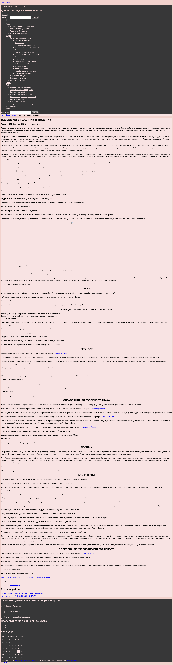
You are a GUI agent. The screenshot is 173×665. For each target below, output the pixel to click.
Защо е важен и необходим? (21, 90)
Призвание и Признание (24, 52)
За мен (8, 24)
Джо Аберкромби (98, 409)
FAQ (7, 85)
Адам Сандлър (88, 553)
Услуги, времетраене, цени (20, 38)
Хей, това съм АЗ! (22, 64)
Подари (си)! (10, 108)
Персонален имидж (17, 76)
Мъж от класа (20, 59)
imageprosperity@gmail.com (18, 617)
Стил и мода (11, 115)
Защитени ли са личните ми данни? (24, 104)
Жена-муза (19, 43)
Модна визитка (11, 106)
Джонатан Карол (89, 427)
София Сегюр (52, 396)
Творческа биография (18, 31)
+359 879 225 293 (14, 612)
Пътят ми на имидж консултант (22, 26)
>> (21, 636)
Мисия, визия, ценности (19, 29)
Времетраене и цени (23, 73)
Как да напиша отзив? (18, 101)
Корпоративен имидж (18, 78)
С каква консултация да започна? (23, 97)
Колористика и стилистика (25, 45)
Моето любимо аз (22, 50)
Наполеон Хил (108, 417)
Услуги (8, 36)
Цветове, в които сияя (23, 40)
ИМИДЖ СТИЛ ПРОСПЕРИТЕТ (13, 6)
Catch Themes (71, 660)
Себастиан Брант (62, 353)
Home (3, 115)
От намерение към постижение (27, 54)
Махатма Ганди (89, 388)
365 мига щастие (21, 69)
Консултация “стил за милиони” (27, 47)
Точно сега (19, 57)
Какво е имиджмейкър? (19, 92)
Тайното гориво (21, 66)
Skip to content (6, 2)
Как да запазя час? (17, 99)
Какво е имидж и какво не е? (21, 87)
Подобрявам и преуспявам (25, 71)
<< (3, 636)
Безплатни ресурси (17, 80)
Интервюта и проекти (18, 33)
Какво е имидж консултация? (21, 94)
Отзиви (8, 83)
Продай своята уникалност (25, 61)
